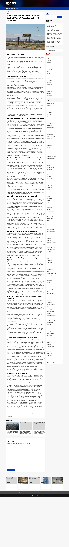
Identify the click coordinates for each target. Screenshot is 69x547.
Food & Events (49, 185)
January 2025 (49, 82)
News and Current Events (51, 273)
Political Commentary (51, 278)
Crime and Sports (50, 132)
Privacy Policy (17, 492)
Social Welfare (49, 302)
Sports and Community (51, 307)
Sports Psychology (50, 311)
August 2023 (49, 97)
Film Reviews (49, 178)
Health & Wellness (50, 209)
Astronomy (49, 105)
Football (48, 189)
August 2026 (49, 56)
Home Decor (49, 222)
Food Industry (49, 187)
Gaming (48, 196)
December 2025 (49, 64)
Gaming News (49, 198)
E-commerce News (50, 143)
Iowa (8, 22)
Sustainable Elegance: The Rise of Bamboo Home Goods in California (53, 30)
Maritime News (49, 245)
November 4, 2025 (25, 434)
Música (48, 267)
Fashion (48, 165)
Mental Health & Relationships (52, 247)
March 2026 (49, 60)
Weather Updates (50, 355)
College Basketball (50, 127)
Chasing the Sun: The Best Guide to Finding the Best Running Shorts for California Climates (53, 25)
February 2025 (49, 80)
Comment (9, 445)
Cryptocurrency (50, 134)
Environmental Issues (51, 158)
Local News (49, 240)
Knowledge (13, 8)
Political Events (49, 280)
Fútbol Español (49, 194)
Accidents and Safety (50, 103)
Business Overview (50, 123)
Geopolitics (49, 202)
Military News (49, 251)
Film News (49, 176)
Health (48, 205)
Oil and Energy (49, 275)
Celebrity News (49, 125)
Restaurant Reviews (50, 289)
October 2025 (49, 67)
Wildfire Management (51, 357)
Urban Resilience (50, 340)
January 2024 (49, 89)
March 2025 (49, 78)
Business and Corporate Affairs (52, 118)
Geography (49, 200)
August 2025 (49, 71)
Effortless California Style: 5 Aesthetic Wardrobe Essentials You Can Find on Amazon (54, 42)
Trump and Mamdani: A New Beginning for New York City (12, 432)
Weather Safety (49, 353)
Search (47, 13)
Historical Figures (50, 218)
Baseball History (50, 112)
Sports (48, 306)
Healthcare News (50, 214)
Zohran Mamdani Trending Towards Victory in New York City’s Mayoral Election (25, 432)
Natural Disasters (50, 269)
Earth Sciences (49, 145)
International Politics (50, 229)
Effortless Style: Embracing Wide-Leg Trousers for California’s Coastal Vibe (54, 38)
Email (27, 458)
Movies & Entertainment (51, 256)
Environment (49, 154)
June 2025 (48, 73)
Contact (17, 8)
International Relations (51, 231)
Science (48, 295)
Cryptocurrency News (51, 136)
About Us (8, 8)
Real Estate (49, 287)
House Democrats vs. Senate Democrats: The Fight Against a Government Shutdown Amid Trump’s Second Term (16, 414)
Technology (49, 313)
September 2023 (49, 95)
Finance (48, 180)
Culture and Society (50, 140)
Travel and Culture (50, 333)
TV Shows (48, 337)
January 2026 (49, 62)
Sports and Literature (51, 309)
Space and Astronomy (51, 304)
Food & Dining (49, 183)
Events (48, 161)
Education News (50, 149)
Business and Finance (51, 119)
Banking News (49, 110)
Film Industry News (50, 174)
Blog (47, 116)
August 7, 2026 (23, 488)
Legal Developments (50, 234)
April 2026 (48, 58)
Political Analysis (50, 276)
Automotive (49, 107)
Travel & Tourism (50, 331)
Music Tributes (49, 265)
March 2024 (49, 87)
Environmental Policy (50, 160)
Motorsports (49, 253)
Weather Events (50, 351)
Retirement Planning (50, 293)
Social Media (49, 300)
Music (48, 258)
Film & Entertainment (50, 167)
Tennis (48, 326)
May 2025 (48, 75)
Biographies (49, 114)
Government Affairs (50, 203)
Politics (8, 13)
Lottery (48, 244)
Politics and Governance (51, 284)
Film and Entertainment (51, 171)
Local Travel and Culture (51, 242)
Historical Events (50, 216)
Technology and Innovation (52, 318)
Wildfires (48, 360)
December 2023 (49, 91)
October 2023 (49, 93)
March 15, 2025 (12, 22)
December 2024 (49, 84)
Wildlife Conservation (51, 362)
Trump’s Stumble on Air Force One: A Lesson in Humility (36, 414)
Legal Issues (49, 236)
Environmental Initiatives (51, 156)
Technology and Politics (51, 320)
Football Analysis (50, 191)
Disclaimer (12, 492)
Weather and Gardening (51, 348)
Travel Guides (49, 335)
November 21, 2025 (12, 433)
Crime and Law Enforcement (52, 130)
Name (8, 458)
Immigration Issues (50, 225)
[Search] (62, 8)
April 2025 (48, 76)
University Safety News (51, 338)
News (48, 271)
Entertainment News (50, 152)
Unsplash (30, 50)
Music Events (49, 260)
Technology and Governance (52, 317)
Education (48, 147)
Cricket (48, 129)
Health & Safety (49, 207)
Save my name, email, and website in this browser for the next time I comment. (23, 466)
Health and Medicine (50, 211)
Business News (49, 121)
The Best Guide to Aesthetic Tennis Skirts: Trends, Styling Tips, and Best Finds (54, 34)
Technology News (50, 322)
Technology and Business (51, 315)
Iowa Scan (11, 3)
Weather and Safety (50, 349)
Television (49, 324)
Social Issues (49, 296)
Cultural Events (49, 138)
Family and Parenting (50, 163)
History (48, 220)
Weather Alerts (49, 344)
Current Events (49, 141)
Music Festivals (49, 262)
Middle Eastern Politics (51, 249)
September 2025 (49, 69)
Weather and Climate (50, 346)
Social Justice (49, 298)
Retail (48, 291)
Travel (48, 329)
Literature (49, 238)
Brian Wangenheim (25, 50)
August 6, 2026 (46, 488)
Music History (49, 264)
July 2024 (48, 86)
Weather (48, 342)
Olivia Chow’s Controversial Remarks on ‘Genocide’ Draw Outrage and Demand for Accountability (39, 433)
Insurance (48, 227)
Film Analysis (49, 169)
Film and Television (50, 172)
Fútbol (48, 192)
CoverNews (40, 495)
